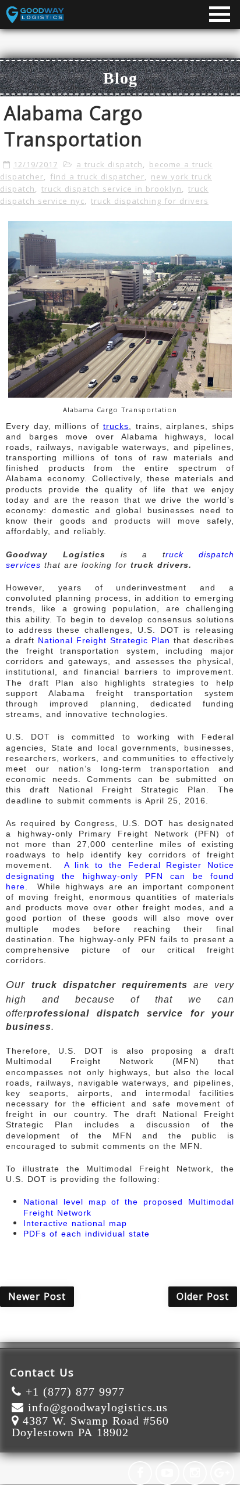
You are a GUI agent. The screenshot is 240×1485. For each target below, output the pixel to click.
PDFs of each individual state (86, 1233)
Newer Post (37, 1296)
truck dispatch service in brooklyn (111, 188)
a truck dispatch (109, 164)
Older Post (203, 1296)
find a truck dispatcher (97, 176)
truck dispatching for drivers (150, 201)
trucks (116, 426)
